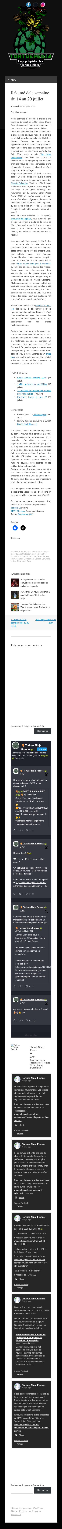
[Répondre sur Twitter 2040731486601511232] (15, 1021)
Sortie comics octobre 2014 (31, 377)
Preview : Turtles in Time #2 (32, 396)
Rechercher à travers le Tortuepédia (27, 725)
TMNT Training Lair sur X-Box (32, 384)
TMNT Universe (18, 510)
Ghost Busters (27, 556)
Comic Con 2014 (39, 553)
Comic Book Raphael (27, 424)
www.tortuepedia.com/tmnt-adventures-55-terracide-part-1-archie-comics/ (31, 1427)
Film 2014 (15, 556)
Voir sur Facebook (21, 1130)
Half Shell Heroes (41, 556)
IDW (12, 558)
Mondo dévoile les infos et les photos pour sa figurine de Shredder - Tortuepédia (30, 1337)
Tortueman (16, 507)
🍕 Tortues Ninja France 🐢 (33, 770)
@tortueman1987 (25, 514)
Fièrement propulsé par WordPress (27, 1507)
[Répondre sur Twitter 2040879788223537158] (15, 830)
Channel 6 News (35, 551)
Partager (20, 1133)
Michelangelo (39, 414)
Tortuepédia (16, 106)
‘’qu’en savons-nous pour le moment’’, (33, 263)
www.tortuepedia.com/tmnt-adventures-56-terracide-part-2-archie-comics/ (31, 1117)
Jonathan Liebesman (24, 558)
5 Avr (22, 773)
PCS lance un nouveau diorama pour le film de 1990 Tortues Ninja (35, 595)
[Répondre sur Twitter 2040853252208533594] (15, 986)
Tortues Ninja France (33, 1077)
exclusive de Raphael (21, 218)
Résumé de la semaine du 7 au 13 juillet (20, 622)
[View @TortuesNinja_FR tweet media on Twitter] (23, 1012)
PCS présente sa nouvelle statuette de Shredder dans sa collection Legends (34, 582)
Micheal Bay (40, 558)
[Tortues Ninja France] (17, 1047)
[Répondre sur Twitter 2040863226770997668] (15, 894)
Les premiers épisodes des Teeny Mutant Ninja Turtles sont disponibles (35, 607)
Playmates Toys (24, 561)
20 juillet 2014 (29, 106)
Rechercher (42, 730)
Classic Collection (19, 183)
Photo (21, 1124)
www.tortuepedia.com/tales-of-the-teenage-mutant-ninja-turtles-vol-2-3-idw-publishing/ (30, 1262)
